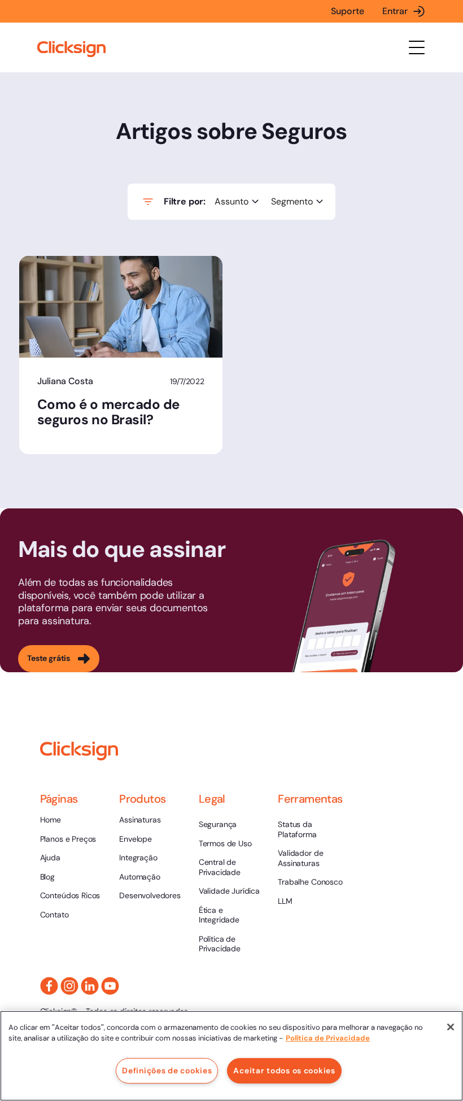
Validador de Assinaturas (300, 858)
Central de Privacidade (220, 867)
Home (50, 820)
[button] (417, 47)
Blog (47, 877)
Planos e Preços (68, 839)
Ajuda (50, 857)
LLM (285, 901)
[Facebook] (49, 986)
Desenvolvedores (150, 895)
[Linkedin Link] (90, 986)
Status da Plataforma (297, 829)
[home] (71, 49)
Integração (138, 857)
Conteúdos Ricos (70, 895)
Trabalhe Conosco (310, 882)
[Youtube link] (110, 986)
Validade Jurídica (229, 891)
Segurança (218, 824)
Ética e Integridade (219, 915)
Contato (54, 914)
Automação (139, 877)
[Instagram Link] (69, 986)
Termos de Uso (225, 843)
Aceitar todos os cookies (284, 1070)
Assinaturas (139, 820)
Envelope (135, 839)
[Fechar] (450, 1027)
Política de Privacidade (220, 944)
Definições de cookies (167, 1070)
